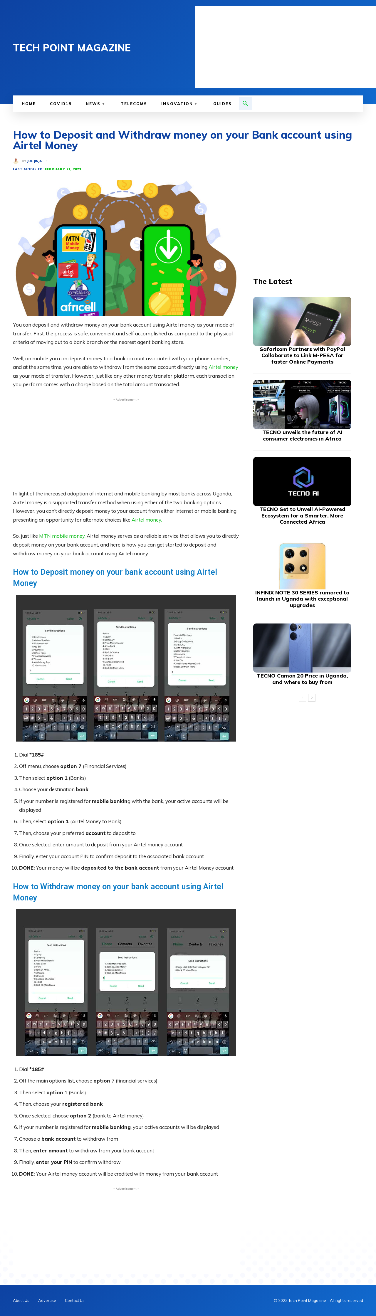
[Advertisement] (285, 47)
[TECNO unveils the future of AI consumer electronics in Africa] (302, 404)
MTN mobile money (62, 536)
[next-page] (311, 698)
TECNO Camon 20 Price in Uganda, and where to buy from (302, 678)
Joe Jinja (34, 161)
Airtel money (223, 367)
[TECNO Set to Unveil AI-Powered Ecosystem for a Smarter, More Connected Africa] (302, 481)
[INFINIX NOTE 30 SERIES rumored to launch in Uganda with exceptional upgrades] (302, 564)
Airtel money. (147, 520)
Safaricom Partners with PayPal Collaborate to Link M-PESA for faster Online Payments (302, 355)
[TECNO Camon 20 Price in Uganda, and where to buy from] (302, 648)
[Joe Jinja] (17, 161)
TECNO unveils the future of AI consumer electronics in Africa (302, 435)
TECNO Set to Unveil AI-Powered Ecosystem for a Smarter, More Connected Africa (302, 515)
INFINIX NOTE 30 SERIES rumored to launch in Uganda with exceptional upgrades (302, 599)
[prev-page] (302, 698)
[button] (245, 103)
